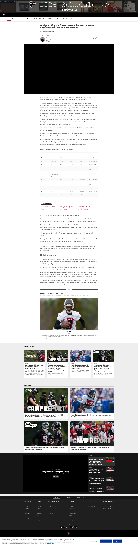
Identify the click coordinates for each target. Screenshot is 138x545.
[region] (69, 541)
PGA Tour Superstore (108, 511)
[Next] (79, 331)
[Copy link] (96, 38)
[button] (67, 379)
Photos (27, 508)
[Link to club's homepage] (4, 15)
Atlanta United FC (108, 506)
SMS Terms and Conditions (72, 522)
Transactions (39, 513)
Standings (39, 515)
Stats (39, 508)
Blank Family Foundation (108, 503)
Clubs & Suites (73, 513)
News (27, 503)
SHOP (91, 501)
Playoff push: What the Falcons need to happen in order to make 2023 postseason (67, 208)
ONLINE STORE (91, 503)
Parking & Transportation (54, 506)
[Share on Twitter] (90, 39)
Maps (54, 503)
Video (27, 506)
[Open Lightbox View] (69, 319)
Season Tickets (73, 508)
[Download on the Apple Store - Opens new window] (63, 527)
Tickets (72, 506)
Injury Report (39, 511)
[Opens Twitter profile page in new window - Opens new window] (47, 41)
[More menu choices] (53, 14)
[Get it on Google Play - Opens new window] (73, 528)
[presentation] (113, 380)
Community (27, 515)
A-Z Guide (54, 508)
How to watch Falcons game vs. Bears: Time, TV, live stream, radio (48, 208)
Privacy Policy (50, 543)
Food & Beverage (54, 515)
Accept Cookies (117, 541)
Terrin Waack (48, 37)
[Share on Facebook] (87, 39)
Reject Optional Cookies (105, 541)
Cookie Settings (93, 541)
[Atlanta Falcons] (69, 533)
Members (72, 503)
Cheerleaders (27, 513)
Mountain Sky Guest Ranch (108, 508)
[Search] (115, 15)
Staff (39, 520)
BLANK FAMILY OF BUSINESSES (108, 501)
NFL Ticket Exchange (73, 515)
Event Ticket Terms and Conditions (72, 518)
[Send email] (93, 39)
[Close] (135, 541)
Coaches (39, 518)
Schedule (39, 503)
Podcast (27, 511)
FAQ (72, 520)
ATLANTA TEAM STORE (91, 506)
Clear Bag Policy (54, 511)
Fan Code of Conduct (54, 513)
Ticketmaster (72, 511)
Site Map (27, 518)
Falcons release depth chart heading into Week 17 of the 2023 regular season (84, 208)
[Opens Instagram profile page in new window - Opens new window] (49, 41)
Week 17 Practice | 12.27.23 (51, 293)
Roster (39, 506)
